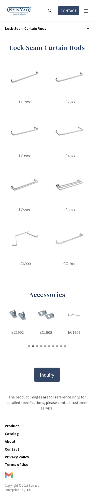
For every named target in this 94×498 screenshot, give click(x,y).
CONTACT (69, 10)
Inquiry (47, 374)
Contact (12, 449)
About (10, 441)
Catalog (12, 433)
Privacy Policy (17, 456)
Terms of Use (16, 464)
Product (12, 425)
